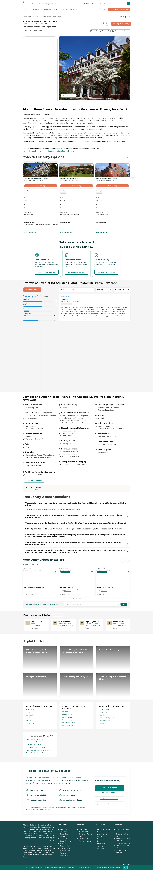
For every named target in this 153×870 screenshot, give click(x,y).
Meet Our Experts (103, 832)
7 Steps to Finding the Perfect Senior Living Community (38, 651)
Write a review (33, 289)
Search (124, 604)
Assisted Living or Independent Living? (112, 678)
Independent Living (105, 720)
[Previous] (123, 560)
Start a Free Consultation (119, 9)
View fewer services (34, 480)
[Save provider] (128, 16)
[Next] (128, 560)
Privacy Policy (65, 848)
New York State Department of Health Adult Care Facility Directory (49, 151)
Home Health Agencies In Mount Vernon (38, 750)
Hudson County (67, 720)
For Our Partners (85, 841)
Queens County (67, 714)
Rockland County (67, 725)
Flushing (28, 720)
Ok (125, 867)
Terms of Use (39, 855)
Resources (63, 838)
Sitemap (63, 843)
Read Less (57, 615)
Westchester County (68, 722)
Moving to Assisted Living (37, 677)
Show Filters (120, 289)
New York (35, 16)
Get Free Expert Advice (47, 272)
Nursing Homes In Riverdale (34, 739)
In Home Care (103, 712)
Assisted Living (65, 296)
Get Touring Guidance (106, 272)
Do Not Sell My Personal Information (65, 853)
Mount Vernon (30, 709)
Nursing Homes (104, 709)
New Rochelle (30, 723)
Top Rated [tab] (34, 564)
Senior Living (27, 16)
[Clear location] (119, 604)
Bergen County (67, 717)
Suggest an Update (109, 787)
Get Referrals (83, 838)
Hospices (102, 723)
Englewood (29, 715)
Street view (70, 96)
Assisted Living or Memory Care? (76, 677)
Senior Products (65, 841)
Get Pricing (40, 186)
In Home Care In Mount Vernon (35, 747)
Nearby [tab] (25, 564)
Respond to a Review (110, 792)
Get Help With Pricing (121, 24)
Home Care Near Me (123, 843)
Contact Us (101, 848)
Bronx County (66, 711)
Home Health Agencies (106, 718)
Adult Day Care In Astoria (33, 745)
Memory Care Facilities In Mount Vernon (38, 753)
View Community (30, 232)
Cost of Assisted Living (109, 650)
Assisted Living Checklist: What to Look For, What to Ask (75, 651)
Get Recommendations (76, 272)
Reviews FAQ (101, 843)
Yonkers (28, 712)
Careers (100, 846)
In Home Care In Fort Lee (34, 742)
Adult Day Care (103, 715)
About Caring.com (103, 829)
